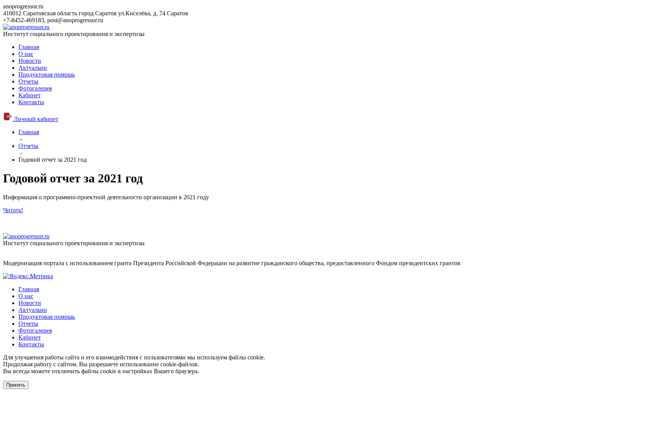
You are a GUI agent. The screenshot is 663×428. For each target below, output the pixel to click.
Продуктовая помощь (46, 74)
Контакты (31, 102)
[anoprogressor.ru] (26, 27)
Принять (15, 385)
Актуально (32, 67)
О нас (25, 54)
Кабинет (29, 95)
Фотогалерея (35, 88)
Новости (29, 60)
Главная (28, 47)
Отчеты (28, 81)
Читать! (13, 210)
